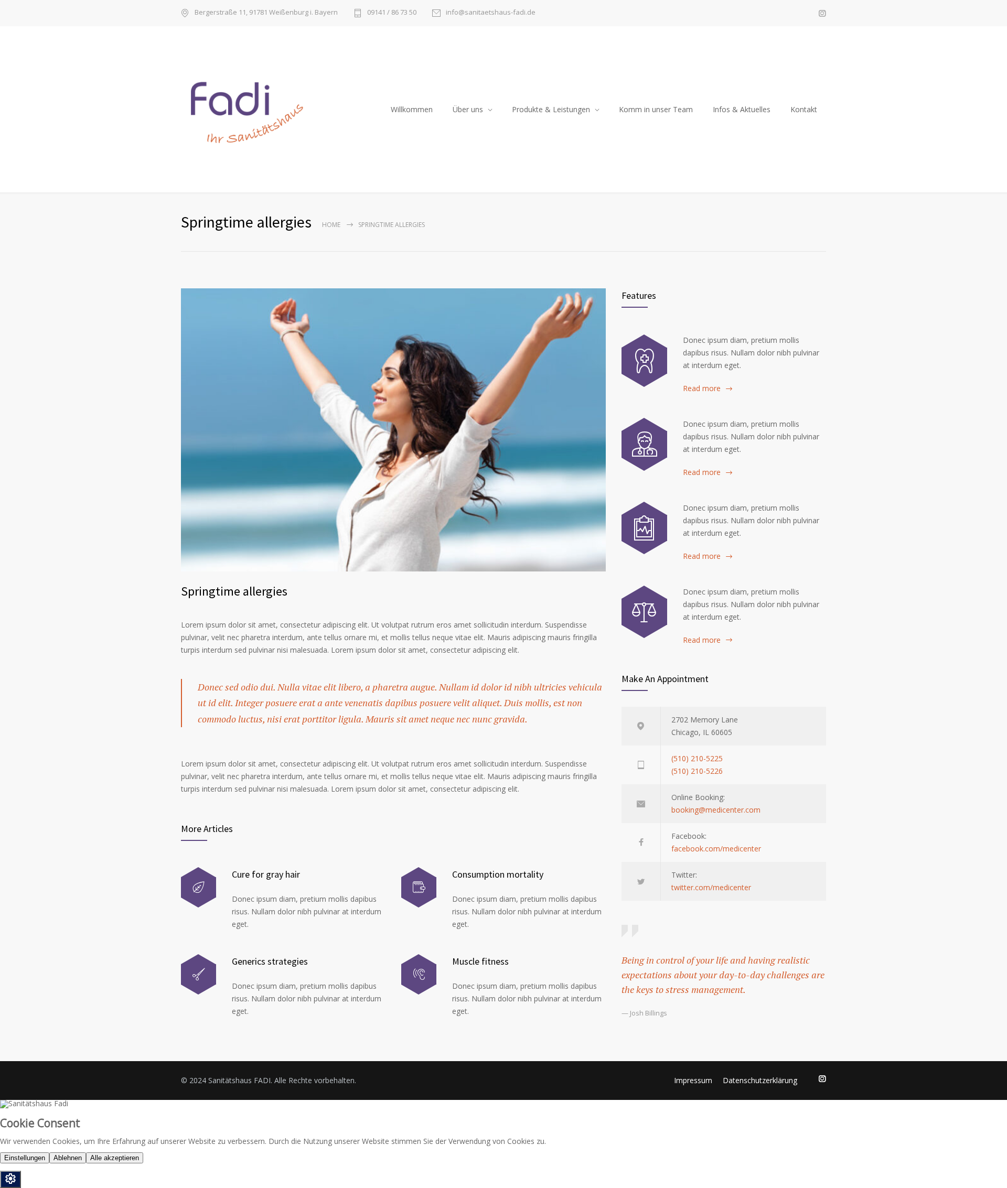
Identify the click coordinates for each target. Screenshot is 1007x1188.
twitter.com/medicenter (711, 887)
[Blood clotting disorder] (644, 361)
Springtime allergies (234, 591)
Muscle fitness (480, 961)
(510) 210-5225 (697, 758)
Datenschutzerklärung (760, 1080)
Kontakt (803, 109)
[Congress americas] (644, 528)
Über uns (468, 109)
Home (331, 224)
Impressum (693, 1080)
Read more (702, 388)
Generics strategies (270, 961)
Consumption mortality (497, 874)
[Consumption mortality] (418, 887)
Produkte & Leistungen (551, 109)
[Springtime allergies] (393, 429)
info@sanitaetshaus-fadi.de (490, 13)
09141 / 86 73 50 (391, 13)
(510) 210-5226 (697, 771)
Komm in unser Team (656, 109)
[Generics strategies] (198, 974)
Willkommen (412, 109)
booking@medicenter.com (715, 810)
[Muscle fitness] (418, 974)
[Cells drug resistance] (644, 444)
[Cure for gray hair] (198, 887)
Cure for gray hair (266, 874)
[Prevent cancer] (644, 612)
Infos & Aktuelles (741, 109)
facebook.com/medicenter (716, 849)
